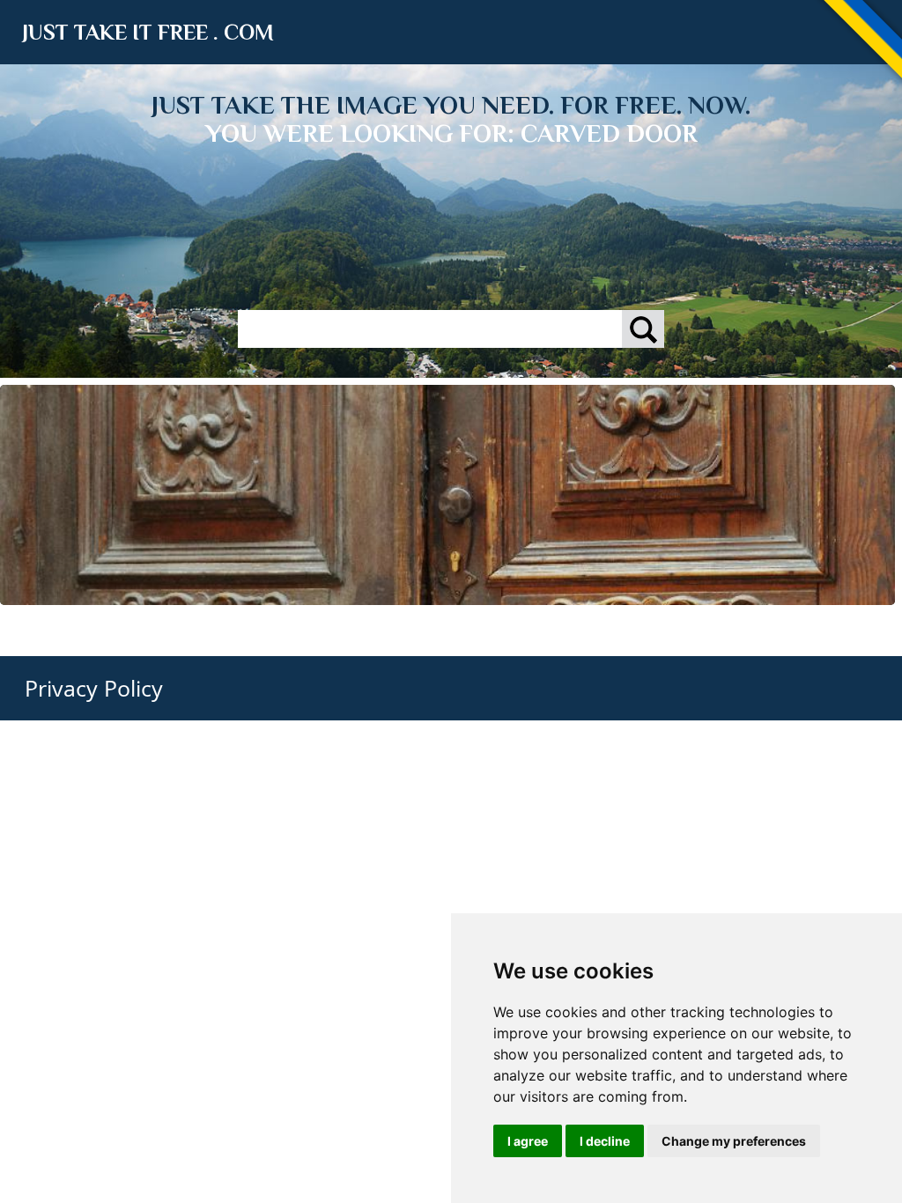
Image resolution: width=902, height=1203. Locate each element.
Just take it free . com (148, 32)
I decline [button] (605, 1140)
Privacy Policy (94, 688)
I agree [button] (527, 1140)
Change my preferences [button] (734, 1140)
